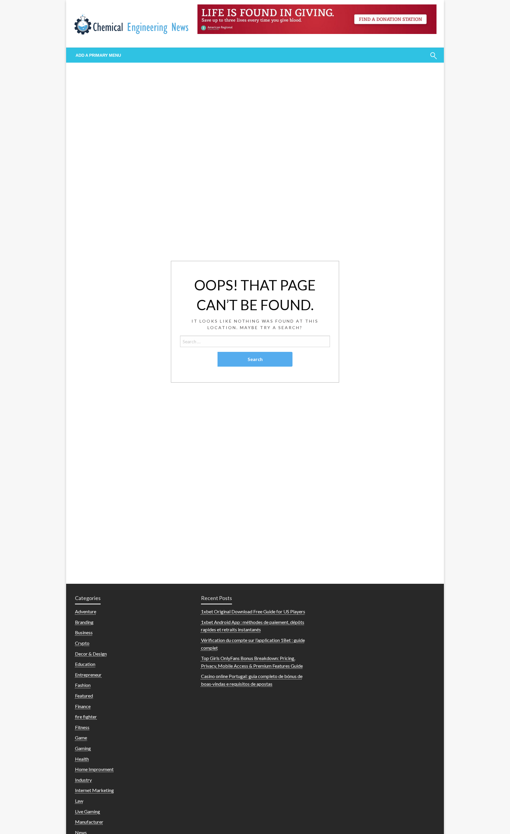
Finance (83, 706)
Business (84, 632)
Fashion (83, 685)
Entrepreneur (88, 674)
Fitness (82, 727)
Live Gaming (87, 811)
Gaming (83, 748)
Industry (83, 780)
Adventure (85, 611)
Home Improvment (94, 769)
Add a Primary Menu (98, 55)
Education (85, 664)
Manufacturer (89, 822)
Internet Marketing (94, 790)
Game (81, 737)
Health (82, 759)
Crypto (82, 643)
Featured (84, 695)
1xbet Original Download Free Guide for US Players (253, 611)
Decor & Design (91, 653)
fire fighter (86, 716)
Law (79, 801)
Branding (84, 622)
